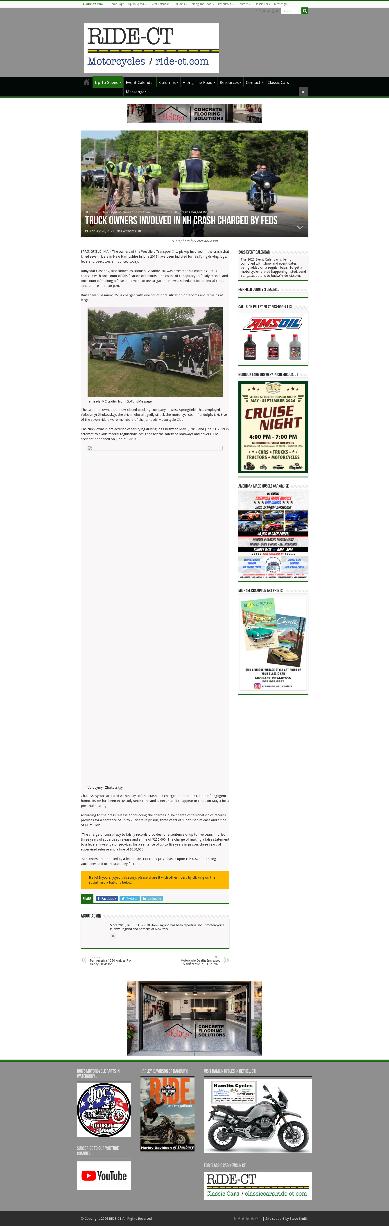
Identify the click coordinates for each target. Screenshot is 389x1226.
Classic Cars (262, 4)
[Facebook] (260, 11)
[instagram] (278, 11)
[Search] (304, 10)
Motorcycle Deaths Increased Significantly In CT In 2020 (200, 961)
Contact (243, 4)
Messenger (280, 4)
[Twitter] (264, 11)
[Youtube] (273, 11)
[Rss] (256, 11)
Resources (224, 4)
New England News (116, 212)
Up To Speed (136, 4)
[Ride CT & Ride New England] (151, 47)
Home (93, 212)
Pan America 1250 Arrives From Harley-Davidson (111, 961)
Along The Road (201, 4)
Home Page (117, 4)
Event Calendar (160, 4)
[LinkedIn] (269, 11)
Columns (179, 4)
